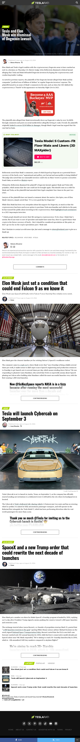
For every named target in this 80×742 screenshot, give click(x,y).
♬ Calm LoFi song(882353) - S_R (13, 700)
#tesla (44, 697)
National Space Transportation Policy (26, 632)
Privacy (68, 730)
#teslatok (50, 697)
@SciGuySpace (24, 384)
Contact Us (31, 730)
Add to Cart (44, 157)
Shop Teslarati (12, 134)
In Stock (72, 134)
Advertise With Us (47, 730)
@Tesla (38, 518)
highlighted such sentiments (65, 210)
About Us (20, 730)
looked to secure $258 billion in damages (25, 125)
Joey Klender (14, 426)
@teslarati (6, 695)
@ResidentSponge (8, 257)
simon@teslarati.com (60, 229)
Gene (12, 300)
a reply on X (24, 365)
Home (10, 730)
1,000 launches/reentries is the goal (16, 630)
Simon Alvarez (15, 62)
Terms (60, 730)
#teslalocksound (8, 698)
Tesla (36, 237)
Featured (28, 237)
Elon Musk (19, 237)
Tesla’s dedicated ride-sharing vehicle (28, 504)
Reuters (24, 180)
